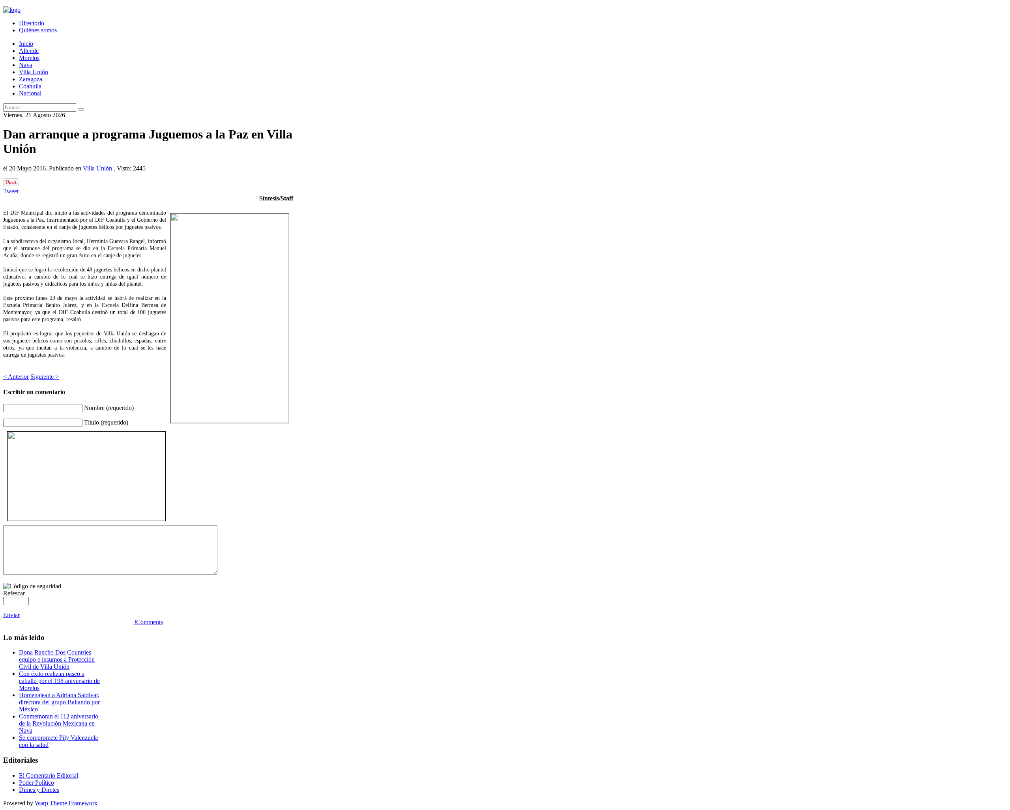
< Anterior (16, 376)
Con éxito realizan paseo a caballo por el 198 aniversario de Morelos (59, 680)
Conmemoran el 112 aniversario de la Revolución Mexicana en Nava (58, 723)
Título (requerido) (106, 422)
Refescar (14, 593)
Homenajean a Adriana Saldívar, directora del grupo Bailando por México (59, 702)
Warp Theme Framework (66, 803)
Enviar (11, 615)
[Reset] (81, 109)
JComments (148, 622)
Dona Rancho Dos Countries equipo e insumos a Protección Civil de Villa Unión (57, 659)
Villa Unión (97, 168)
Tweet (11, 191)
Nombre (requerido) (109, 407)
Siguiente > (44, 376)
